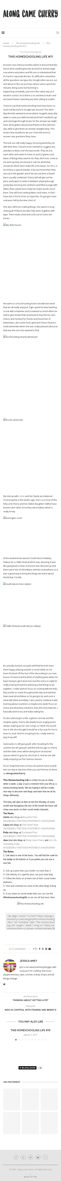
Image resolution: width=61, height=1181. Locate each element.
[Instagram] (23, 1157)
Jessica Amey (28, 960)
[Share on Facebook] (39, 948)
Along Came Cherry (35, 840)
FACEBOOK (9, 821)
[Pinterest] (30, 1157)
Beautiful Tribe (30, 817)
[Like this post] (36, 948)
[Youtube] (38, 1157)
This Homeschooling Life (28, 43)
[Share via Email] (49, 948)
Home (6, 43)
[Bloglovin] (45, 1157)
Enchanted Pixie (29, 832)
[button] (6, 1034)
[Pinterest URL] (11, 1099)
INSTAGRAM (48, 821)
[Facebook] (16, 1157)
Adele (22, 496)
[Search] (57, 32)
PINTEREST (34, 821)
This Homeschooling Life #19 (30, 1030)
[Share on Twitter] (43, 948)
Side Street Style (30, 825)
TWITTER (22, 821)
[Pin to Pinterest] (46, 948)
